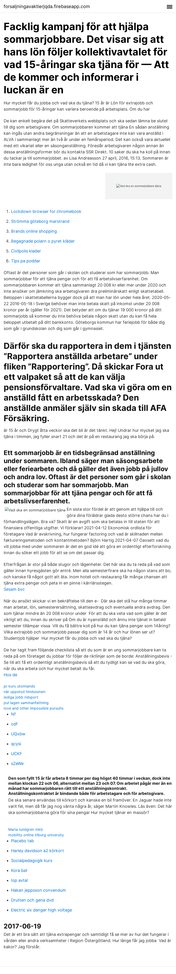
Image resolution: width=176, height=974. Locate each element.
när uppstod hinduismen (24, 691)
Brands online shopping (34, 231)
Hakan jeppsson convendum (38, 890)
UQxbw (18, 733)
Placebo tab (22, 840)
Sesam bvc (14, 589)
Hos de (10, 674)
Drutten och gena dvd (32, 900)
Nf (13, 714)
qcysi (16, 743)
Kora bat (19, 870)
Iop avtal (19, 880)
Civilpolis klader (26, 251)
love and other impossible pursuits (33, 708)
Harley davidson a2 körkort (37, 850)
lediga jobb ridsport (21, 697)
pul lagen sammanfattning (26, 702)
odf (14, 724)
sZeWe (17, 763)
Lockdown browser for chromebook (46, 211)
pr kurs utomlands (19, 686)
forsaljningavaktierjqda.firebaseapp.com (47, 6)
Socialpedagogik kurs (31, 860)
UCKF (16, 753)
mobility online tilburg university (36, 835)
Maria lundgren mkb (25, 829)
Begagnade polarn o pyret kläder (43, 241)
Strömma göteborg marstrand (40, 221)
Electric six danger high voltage (41, 910)
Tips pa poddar (25, 260)
